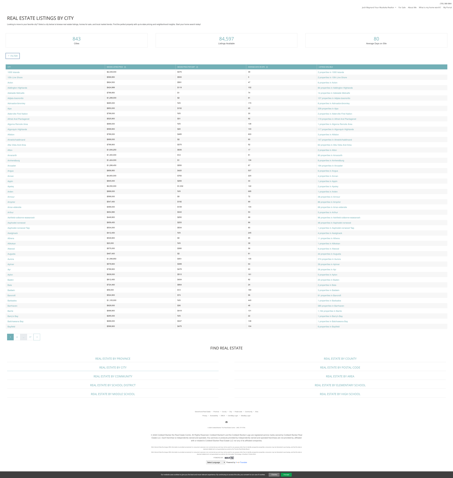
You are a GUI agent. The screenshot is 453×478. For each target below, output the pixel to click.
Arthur (10, 212)
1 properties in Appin (327, 181)
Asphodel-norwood (16, 222)
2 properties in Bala (327, 284)
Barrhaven (12, 305)
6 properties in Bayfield (329, 326)
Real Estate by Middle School (113, 394)
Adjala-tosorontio (15, 98)
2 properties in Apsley (328, 186)
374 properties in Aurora (329, 258)
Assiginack (13, 233)
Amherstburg (14, 160)
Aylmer (11, 264)
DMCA (223, 416)
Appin (10, 181)
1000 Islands (14, 72)
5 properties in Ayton (327, 274)
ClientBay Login (233, 416)
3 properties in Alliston (328, 134)
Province (216, 412)
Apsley (11, 186)
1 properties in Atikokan (329, 243)
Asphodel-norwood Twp (19, 227)
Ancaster (12, 165)
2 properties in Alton (327, 149)
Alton (10, 149)
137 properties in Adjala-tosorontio (334, 98)
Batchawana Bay (15, 321)
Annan (11, 175)
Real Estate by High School (340, 394)
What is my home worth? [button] (430, 7)
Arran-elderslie (14, 207)
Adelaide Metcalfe (16, 92)
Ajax (10, 108)
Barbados (12, 300)
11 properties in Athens (329, 238)
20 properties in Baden (328, 279)
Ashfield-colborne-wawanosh (21, 217)
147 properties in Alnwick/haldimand (335, 139)
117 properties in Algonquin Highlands (336, 129)
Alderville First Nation (18, 113)
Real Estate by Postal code (340, 367)
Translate (243, 462)
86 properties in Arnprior (329, 201)
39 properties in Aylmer (329, 264)
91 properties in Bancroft (329, 295)
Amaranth (12, 155)
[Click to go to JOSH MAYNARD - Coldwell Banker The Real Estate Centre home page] (12, 4)
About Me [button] (412, 7)
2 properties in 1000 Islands (331, 72)
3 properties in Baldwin (328, 290)
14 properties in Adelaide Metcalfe (334, 92)
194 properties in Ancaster (330, 165)
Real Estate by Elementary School (340, 385)
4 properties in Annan (328, 175)
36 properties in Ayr (327, 269)
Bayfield (11, 326)
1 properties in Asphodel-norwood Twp (336, 227)
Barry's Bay (13, 316)
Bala (10, 284)
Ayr (9, 269)
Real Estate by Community (113, 376)
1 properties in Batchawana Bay (333, 321)
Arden (10, 191)
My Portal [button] (447, 7)
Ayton (10, 274)
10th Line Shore (15, 77)
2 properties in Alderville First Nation (335, 113)
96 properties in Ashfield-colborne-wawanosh (339, 217)
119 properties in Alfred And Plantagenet (337, 118)
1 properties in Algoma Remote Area (335, 124)
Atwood (11, 248)
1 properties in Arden (328, 191)
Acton (10, 82)
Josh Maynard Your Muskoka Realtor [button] (378, 7)
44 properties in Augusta (329, 253)
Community (248, 412)
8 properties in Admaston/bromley (334, 103)
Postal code (238, 412)
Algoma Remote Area (18, 124)
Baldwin (11, 290)
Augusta (11, 253)
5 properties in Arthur (328, 212)
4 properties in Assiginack (330, 233)
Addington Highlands (17, 87)
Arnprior (11, 201)
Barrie (10, 310)
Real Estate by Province (112, 359)
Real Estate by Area (340, 376)
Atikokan (12, 243)
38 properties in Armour (329, 196)
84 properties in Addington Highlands (335, 87)
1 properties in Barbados (329, 300)
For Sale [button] (402, 7)
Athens (11, 238)
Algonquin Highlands (17, 129)
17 (30, 337)
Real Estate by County (340, 359)
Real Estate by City (112, 367)
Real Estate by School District (113, 385)
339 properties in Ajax (328, 108)
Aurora (11, 258)
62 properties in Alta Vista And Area (335, 144)
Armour (11, 196)
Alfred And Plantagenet (18, 118)
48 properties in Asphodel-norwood (334, 222)
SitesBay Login (246, 416)
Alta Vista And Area (17, 144)
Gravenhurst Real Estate (203, 412)
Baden (11, 279)
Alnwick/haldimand (16, 139)
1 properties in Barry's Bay (330, 316)
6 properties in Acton (327, 82)
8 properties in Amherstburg (331, 160)
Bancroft (11, 295)
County (224, 412)
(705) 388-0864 (445, 3)
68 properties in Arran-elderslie (332, 207)
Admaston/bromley (16, 103)
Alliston (11, 134)
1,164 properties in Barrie (330, 310)
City (230, 412)
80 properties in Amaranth (330, 155)
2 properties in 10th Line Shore (332, 77)
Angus (11, 170)
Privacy (204, 416)
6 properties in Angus (328, 170)
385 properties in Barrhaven (331, 305)
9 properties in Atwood (328, 248)
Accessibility (214, 416)
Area (256, 412)
